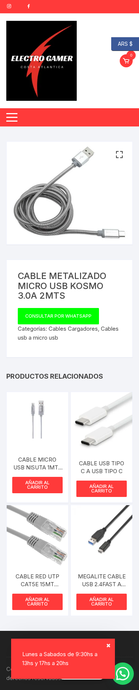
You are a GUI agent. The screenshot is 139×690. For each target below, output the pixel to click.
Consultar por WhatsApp (58, 316)
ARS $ (122, 43)
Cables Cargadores (73, 328)
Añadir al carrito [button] (37, 485)
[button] (119, 154)
